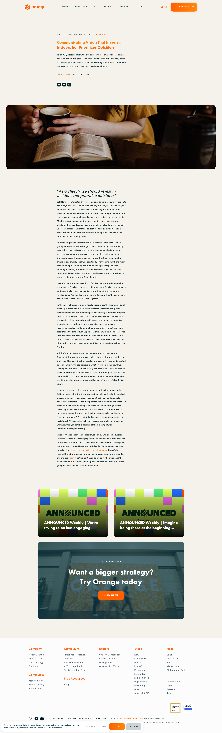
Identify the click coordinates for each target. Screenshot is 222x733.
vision (71, 458)
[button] (59, 84)
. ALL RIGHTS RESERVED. (142, 718)
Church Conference (110, 654)
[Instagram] (31, 719)
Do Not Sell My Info (96, 726)
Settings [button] (133, 726)
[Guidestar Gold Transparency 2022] (175, 708)
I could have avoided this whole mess (89, 450)
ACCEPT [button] (116, 726)
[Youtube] (36, 719)
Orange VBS (105, 662)
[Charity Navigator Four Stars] (188, 708)
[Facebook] (42, 719)
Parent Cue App (107, 658)
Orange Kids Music (109, 666)
